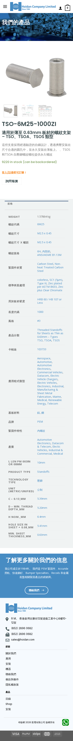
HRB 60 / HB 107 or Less (49, 301)
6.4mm (41, 516)
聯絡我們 (11, 674)
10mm (41, 462)
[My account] (60, 8)
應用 (8, 658)
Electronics (44, 386)
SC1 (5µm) (56, 280)
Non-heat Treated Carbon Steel (50, 267)
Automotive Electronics (44, 366)
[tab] (36, 204)
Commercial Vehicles (50, 372)
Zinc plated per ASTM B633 (49, 285)
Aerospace (43, 358)
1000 (40, 312)
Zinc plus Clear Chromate (50, 288)
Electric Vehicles (47, 382)
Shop (9, 704)
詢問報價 (12, 181)
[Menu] (5, 6)
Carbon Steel (45, 264)
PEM (40, 421)
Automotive (44, 362)
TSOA (47, 340)
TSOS (56, 340)
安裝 (8, 664)
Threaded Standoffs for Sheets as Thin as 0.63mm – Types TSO (50, 335)
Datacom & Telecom (50, 444)
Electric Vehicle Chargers (48, 377)
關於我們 (11, 653)
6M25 (40, 224)
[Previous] (9, 77)
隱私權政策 (12, 684)
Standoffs (43, 471)
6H (39, 251)
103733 (41, 349)
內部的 (46, 251)
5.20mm (42, 508)
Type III (42, 283)
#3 (38, 320)
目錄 (8, 699)
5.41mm (42, 526)
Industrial (57, 386)
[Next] (63, 77)
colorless (42, 280)
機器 (8, 669)
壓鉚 (39, 480)
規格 (10, 203)
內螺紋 (41, 430)
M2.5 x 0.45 (44, 233)
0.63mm (42, 534)
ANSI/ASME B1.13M (49, 255)
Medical (42, 400)
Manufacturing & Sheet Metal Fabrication (47, 393)
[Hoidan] (33, 6)
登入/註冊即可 (10, 172)
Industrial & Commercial (50, 451)
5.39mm (42, 498)
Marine (57, 396)
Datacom (43, 375)
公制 (39, 489)
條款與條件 (12, 679)
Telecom (52, 403)
